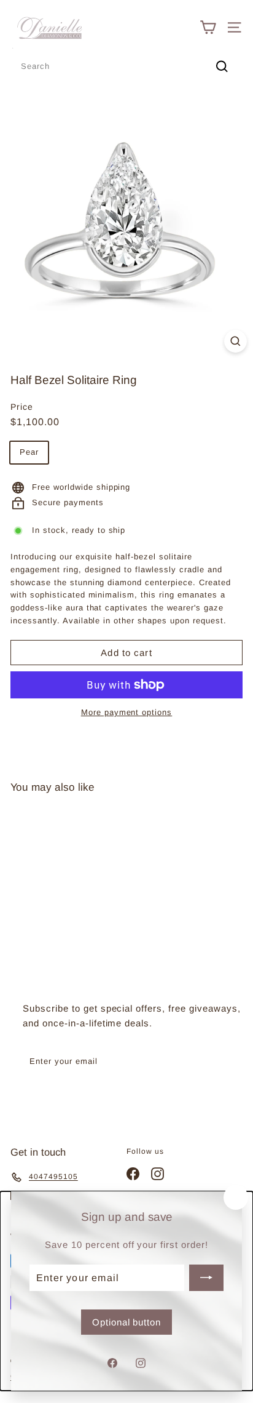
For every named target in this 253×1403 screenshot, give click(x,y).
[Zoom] (235, 341)
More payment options (127, 712)
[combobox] (126, 67)
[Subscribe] (206, 1277)
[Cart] (207, 27)
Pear (29, 452)
